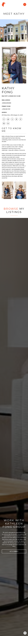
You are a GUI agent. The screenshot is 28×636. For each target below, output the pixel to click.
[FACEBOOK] (20, 119)
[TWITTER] (12, 119)
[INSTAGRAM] (3, 119)
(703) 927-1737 (6, 109)
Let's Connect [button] (14, 551)
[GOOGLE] (3, 123)
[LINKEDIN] (8, 123)
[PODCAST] (16, 119)
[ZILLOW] (8, 119)
